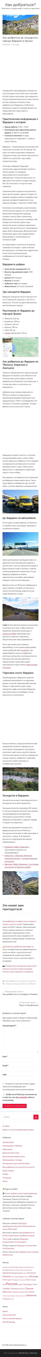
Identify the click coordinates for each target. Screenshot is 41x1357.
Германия (7, 1273)
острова (6, 1299)
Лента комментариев (12, 1319)
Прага (28, 1280)
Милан (26, 1277)
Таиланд (15, 1289)
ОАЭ (4, 1280)
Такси (5, 1181)
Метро (5, 1174)
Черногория (23, 1292)
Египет (24, 1273)
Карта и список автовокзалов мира (18, 1130)
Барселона (23, 1267)
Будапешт (13, 1270)
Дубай (19, 1273)
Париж (9, 1280)
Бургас (18, 1270)
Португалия (22, 1280)
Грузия (17, 984)
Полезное (7, 1178)
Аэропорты (7, 1149)
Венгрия (23, 1270)
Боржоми (10, 984)
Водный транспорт (11, 1153)
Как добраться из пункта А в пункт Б (20, 981)
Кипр (17, 1277)
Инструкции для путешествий (16, 1164)
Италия (6, 1276)
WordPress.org (9, 1322)
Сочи (35, 1284)
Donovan (33, 1353)
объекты (24, 984)
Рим (4, 1284)
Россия (11, 1284)
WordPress (23, 1353)
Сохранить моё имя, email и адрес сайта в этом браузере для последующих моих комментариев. (19, 1087)
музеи (24, 1296)
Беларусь (30, 1267)
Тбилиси (32, 984)
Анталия (11, 1267)
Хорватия (15, 1292)
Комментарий (9, 1026)
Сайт (5, 1075)
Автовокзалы (8, 1142)
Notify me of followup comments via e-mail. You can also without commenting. (20, 1097)
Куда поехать (8, 1171)
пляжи (12, 1299)
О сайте (6, 1126)
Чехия (31, 1292)
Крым (21, 1277)
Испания (31, 1273)
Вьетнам (29, 1270)
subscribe (23, 1097)
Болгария (6, 1270)
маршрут (18, 1296)
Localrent (25, 650)
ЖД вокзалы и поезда (12, 1160)
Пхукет (33, 1280)
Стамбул (6, 1289)
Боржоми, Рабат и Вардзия (17, 847)
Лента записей (9, 1315)
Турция (29, 1288)
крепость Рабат (9, 634)
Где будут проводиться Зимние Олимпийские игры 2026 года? (19, 1226)
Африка (17, 1267)
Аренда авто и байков (12, 1146)
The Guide (15, 44)
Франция (7, 1292)
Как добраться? (20, 4)
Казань (13, 1277)
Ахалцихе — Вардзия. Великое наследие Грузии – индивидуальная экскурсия (21, 858)
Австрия (5, 1267)
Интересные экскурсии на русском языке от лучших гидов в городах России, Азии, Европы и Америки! (19, 969)
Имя (5, 1057)
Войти (5, 1311)
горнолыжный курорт (9, 1296)
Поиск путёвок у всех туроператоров (20, 1193)
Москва (33, 1276)
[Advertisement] (20, 67)
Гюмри (8, 333)
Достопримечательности (14, 1156)
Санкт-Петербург (25, 1284)
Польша (15, 1280)
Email (5, 1066)
